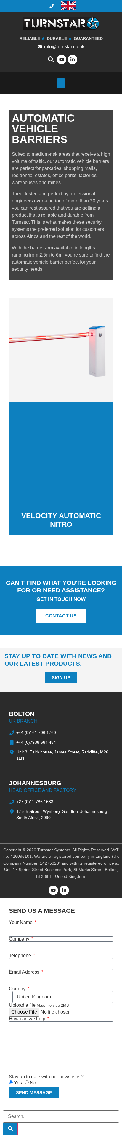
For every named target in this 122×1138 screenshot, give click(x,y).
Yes (18, 1082)
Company (19, 939)
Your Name (21, 922)
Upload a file (39, 1005)
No (33, 1082)
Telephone (20, 955)
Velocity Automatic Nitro (61, 520)
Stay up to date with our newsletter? (46, 1076)
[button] (61, 83)
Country (18, 988)
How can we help (27, 1019)
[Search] (10, 1129)
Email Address (25, 972)
